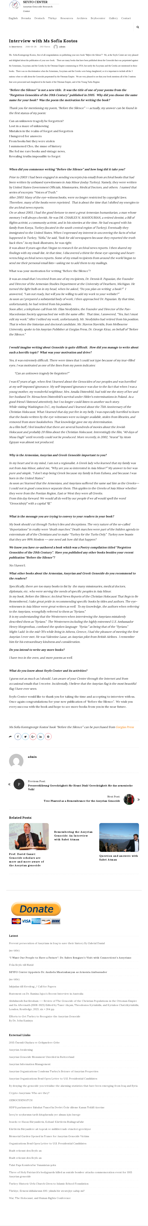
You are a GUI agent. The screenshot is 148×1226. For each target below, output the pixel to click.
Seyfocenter (98, 18)
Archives (82, 18)
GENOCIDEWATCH (20, 1100)
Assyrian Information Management (30, 1064)
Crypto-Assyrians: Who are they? (29, 1093)
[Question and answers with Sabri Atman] (119, 837)
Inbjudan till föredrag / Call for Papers (32, 986)
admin (62, 46)
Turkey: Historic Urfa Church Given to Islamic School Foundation (48, 1183)
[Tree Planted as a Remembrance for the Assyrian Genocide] (129, 799)
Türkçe (52, 18)
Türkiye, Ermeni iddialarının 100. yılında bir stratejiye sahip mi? (47, 1190)
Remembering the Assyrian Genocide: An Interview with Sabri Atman (73, 835)
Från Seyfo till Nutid (21, 964)
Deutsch (39, 18)
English (13, 18)
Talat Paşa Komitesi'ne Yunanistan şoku (32, 1165)
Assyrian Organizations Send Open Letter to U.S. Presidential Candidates (53, 1078)
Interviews (17, 46)
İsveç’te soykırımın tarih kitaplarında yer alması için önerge (44, 1114)
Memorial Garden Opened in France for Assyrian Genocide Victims (49, 1136)
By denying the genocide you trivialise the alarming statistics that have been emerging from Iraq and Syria (73, 1085)
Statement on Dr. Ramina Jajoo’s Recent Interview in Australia (46, 993)
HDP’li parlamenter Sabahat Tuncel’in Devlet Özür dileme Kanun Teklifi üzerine (57, 1107)
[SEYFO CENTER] (15, 4)
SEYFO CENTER (35, 2)
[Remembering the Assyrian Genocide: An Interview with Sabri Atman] (74, 825)
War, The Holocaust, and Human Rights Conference (40, 1198)
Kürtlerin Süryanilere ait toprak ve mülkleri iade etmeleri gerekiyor (50, 1129)
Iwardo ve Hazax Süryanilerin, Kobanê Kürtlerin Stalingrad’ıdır (46, 1121)
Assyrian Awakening (21, 1049)
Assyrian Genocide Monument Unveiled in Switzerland (41, 1057)
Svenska (26, 18)
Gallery (113, 18)
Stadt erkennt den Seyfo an (25, 1150)
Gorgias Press (125, 727)
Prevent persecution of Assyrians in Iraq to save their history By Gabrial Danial (57, 943)
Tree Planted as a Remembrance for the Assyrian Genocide (82, 800)
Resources (66, 18)
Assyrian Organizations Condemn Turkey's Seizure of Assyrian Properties (53, 1071)
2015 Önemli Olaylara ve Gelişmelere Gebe (34, 1042)
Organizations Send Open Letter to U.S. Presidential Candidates (47, 1143)
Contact (126, 18)
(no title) (14, 950)
